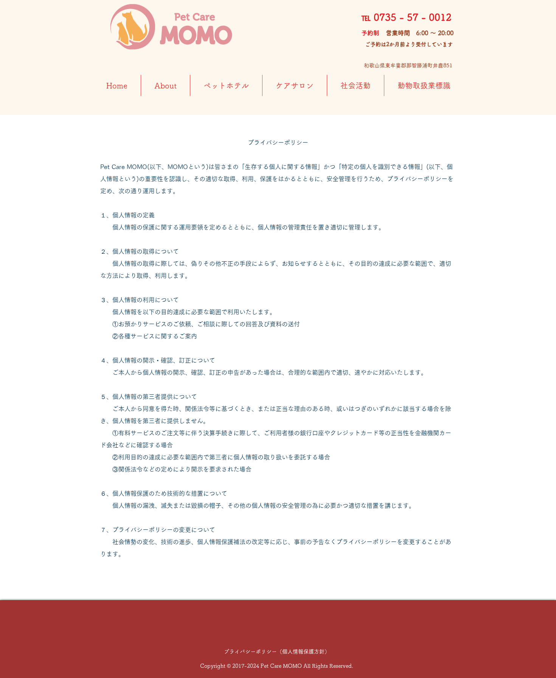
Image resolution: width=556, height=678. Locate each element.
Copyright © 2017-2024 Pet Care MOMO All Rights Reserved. (276, 666)
